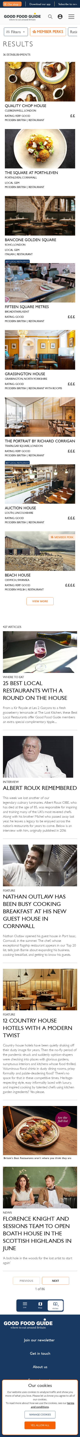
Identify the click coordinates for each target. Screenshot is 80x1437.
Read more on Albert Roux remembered (40, 787)
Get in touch (40, 1353)
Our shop (13, 4)
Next (55, 1281)
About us (40, 1367)
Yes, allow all (40, 1425)
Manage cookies (40, 1414)
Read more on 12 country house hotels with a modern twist (40, 1034)
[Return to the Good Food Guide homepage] (22, 16)
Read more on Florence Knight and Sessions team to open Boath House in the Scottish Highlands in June (40, 1219)
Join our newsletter (39, 1340)
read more (40, 1134)
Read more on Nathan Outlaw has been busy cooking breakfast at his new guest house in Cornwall (40, 904)
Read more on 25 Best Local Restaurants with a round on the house (40, 680)
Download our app (40, 4)
